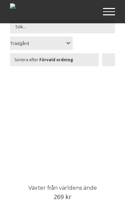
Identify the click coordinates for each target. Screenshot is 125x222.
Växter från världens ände (62, 188)
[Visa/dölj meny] (109, 11)
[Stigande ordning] (108, 59)
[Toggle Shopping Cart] (87, 12)
